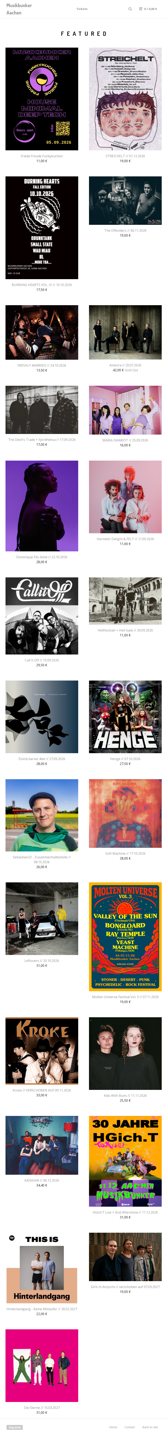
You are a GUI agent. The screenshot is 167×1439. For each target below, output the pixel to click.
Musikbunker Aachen (19, 9)
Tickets (82, 9)
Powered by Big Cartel (15, 1427)
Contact (130, 1427)
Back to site (150, 1427)
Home (113, 1427)
